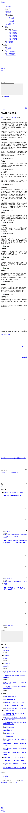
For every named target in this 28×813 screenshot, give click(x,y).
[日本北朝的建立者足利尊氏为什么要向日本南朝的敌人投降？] (15, 683)
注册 (4, 68)
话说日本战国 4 (13, 35)
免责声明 (5, 776)
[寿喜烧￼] (6, 655)
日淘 (4, 44)
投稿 (2, 70)
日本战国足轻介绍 (8, 736)
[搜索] (12, 89)
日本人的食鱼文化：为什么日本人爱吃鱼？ (14, 760)
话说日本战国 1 (13, 30)
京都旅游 (11, 18)
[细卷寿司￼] (6, 663)
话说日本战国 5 (13, 36)
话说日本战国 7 (13, 39)
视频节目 (8, 49)
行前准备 (8, 12)
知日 (2, 117)
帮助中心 (5, 778)
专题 (4, 50)
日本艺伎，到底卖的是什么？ (12, 495)
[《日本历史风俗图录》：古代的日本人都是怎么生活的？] (15, 672)
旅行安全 (8, 14)
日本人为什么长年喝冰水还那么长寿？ (13, 705)
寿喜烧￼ (5, 658)
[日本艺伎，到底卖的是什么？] (11, 492)
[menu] (1, 1)
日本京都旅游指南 (11, 55)
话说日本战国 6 (13, 38)
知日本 (15, 782)
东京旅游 (11, 17)
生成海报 (24, 357)
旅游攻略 (8, 24)
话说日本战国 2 (13, 32)
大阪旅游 (11, 21)
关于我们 (5, 775)
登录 (2, 68)
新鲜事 (5, 26)
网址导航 (8, 47)
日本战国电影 (9, 41)
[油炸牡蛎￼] (6, 647)
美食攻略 (8, 8)
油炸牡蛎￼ (6, 650)
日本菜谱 (8, 6)
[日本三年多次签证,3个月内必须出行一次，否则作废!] (15, 583)
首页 (6, 96)
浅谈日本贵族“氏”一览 (9, 699)
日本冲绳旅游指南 (11, 53)
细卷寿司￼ (6, 666)
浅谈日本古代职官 (8, 730)
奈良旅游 (11, 23)
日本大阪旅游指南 (11, 52)
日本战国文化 (9, 42)
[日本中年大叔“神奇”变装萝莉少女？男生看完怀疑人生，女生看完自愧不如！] (15, 536)
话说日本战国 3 (13, 33)
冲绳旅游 (11, 20)
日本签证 (8, 11)
